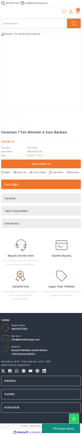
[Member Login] (71, 11)
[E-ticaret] (40, 432)
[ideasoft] (21, 432)
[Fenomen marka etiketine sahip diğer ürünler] (12, 124)
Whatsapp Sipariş (63, 428)
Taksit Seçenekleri (16, 211)
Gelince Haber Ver (41, 163)
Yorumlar (10, 198)
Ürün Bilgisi (11, 184)
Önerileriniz (11, 223)
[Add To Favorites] (5, 172)
